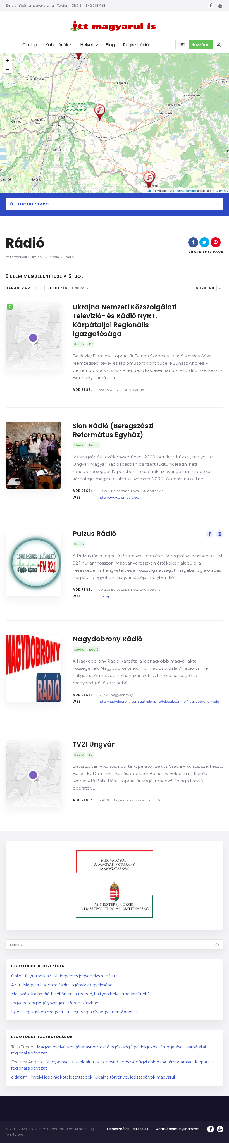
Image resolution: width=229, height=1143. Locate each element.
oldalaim (19, 1077)
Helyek (87, 44)
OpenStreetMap (184, 190)
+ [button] (7, 60)
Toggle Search (33, 204)
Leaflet (149, 190)
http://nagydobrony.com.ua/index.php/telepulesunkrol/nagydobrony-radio (159, 701)
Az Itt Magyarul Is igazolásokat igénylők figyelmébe (62, 984)
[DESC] (219, 288)
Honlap (104, 596)
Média (54, 257)
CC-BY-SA (220, 190)
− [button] (7, 69)
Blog (110, 44)
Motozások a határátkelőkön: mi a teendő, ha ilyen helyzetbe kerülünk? (80, 993)
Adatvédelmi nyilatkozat (177, 1129)
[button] (218, 44)
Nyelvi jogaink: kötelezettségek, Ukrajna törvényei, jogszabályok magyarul (103, 1077)
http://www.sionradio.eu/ (119, 497)
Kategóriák (57, 44)
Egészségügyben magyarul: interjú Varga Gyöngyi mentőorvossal (75, 1011)
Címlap (36, 257)
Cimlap (29, 44)
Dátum (78, 288)
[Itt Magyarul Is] (114, 26)
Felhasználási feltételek (127, 1129)
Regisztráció (136, 44)
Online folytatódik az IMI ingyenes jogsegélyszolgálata (64, 976)
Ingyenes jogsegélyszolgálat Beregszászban (54, 1002)
